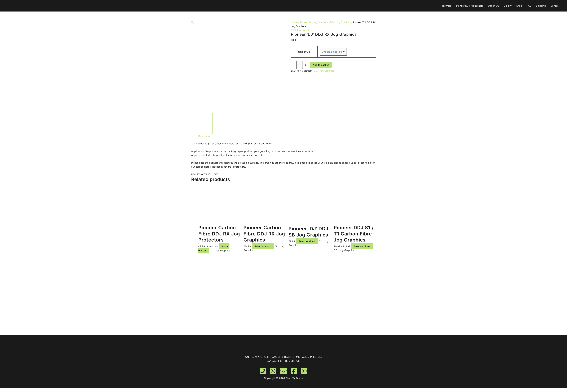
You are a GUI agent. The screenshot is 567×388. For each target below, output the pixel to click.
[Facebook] (294, 371)
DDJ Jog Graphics (340, 22)
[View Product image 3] (249, 123)
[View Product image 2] (225, 123)
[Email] (283, 371)
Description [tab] (204, 136)
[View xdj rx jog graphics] (202, 123)
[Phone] (263, 371)
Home (294, 22)
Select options (263, 246)
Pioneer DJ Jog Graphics (314, 22)
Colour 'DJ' (304, 51)
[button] (237, 22)
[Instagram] (304, 371)
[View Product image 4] (273, 123)
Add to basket (321, 64)
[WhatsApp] (273, 371)
